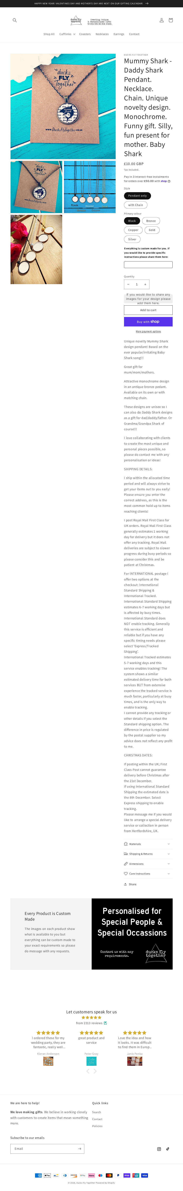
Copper (133, 230)
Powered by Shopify (105, 1182)
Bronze (151, 221)
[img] (91, 1017)
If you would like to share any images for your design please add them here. (148, 299)
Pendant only (137, 196)
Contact (97, 1119)
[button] (14, 20)
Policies (97, 1126)
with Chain (135, 205)
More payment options (148, 331)
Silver (132, 239)
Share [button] (132, 884)
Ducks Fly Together (85, 1182)
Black (132, 221)
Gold (152, 230)
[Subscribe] (79, 1149)
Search (96, 1112)
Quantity (129, 276)
